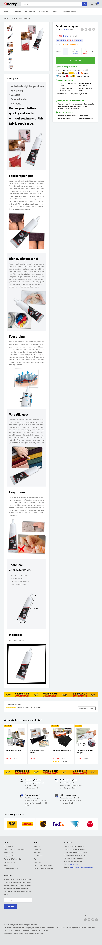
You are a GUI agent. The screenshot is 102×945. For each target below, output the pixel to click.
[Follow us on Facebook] (85, 919)
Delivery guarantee (65, 80)
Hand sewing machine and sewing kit (84, 751)
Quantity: (59, 51)
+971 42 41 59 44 (42, 931)
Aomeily (65, 29)
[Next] (98, 744)
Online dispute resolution (43, 865)
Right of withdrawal (11, 869)
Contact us (17, 11)
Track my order (30, 11)
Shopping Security (64, 112)
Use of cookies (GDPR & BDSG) (14, 849)
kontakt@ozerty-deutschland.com (81, 867)
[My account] (92, 4)
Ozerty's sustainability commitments (71, 101)
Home (6, 18)
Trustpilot (37, 862)
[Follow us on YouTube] (92, 919)
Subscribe (10, 906)
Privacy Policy (9, 846)
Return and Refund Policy (13, 859)
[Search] (84, 4)
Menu (6, 11)
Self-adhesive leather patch (62, 750)
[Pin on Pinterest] (86, 29)
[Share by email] (93, 29)
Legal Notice (38, 856)
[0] (96, 4)
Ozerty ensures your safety (43, 869)
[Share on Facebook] (82, 29)
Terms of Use (8, 852)
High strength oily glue (13, 750)
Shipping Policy (9, 856)
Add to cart (75, 60)
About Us (56, 11)
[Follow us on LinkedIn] (96, 919)
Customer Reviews (69, 11)
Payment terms (9, 862)
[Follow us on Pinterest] (89, 919)
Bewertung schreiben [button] (86, 708)
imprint (6, 865)
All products (13, 18)
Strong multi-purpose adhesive (36, 751)
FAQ (35, 859)
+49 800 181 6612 (43, 11)
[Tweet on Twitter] (89, 29)
